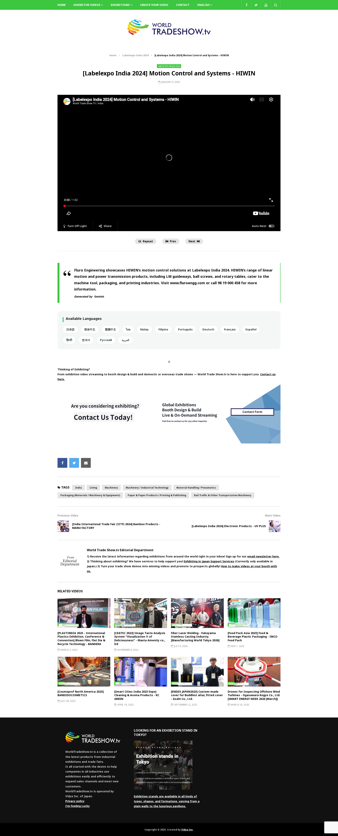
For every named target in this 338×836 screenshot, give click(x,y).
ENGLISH (203, 5)
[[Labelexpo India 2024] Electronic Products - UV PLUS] (274, 526)
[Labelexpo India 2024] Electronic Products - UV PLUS (229, 526)
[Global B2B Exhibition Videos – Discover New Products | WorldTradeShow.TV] (169, 27)
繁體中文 (110, 329)
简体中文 (89, 329)
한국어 (86, 340)
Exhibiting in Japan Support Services (209, 561)
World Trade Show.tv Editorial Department (120, 550)
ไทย (128, 329)
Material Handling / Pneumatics (196, 487)
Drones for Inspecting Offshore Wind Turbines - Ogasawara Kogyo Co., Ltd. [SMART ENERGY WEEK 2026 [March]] (254, 695)
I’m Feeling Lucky (77, 806)
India (78, 487)
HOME (62, 5)
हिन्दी (69, 340)
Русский (106, 340)
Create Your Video (154, 5)
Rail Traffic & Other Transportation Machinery (222, 495)
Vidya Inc (187, 829)
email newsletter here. (263, 556)
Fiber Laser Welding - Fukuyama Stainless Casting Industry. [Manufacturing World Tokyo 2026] (195, 636)
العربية (125, 340)
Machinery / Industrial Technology (147, 487)
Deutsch (208, 329)
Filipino (163, 329)
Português (185, 329)
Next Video (272, 515)
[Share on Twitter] (74, 463)
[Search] (275, 5)
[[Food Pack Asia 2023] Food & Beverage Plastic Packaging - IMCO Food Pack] (254, 613)
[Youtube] (266, 5)
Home (113, 55)
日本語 (70, 329)
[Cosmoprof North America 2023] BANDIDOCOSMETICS (81, 693)
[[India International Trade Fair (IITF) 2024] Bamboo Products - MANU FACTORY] (63, 526)
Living (93, 487)
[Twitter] (256, 5)
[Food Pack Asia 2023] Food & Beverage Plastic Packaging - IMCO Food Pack (252, 636)
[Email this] (86, 463)
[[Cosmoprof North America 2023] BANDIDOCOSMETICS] (84, 672)
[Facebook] (246, 5)
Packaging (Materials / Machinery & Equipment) (90, 495)
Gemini (99, 296)
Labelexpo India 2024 (135, 55)
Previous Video (68, 515)
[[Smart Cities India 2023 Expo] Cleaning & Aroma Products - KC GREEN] (140, 672)
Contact (183, 5)
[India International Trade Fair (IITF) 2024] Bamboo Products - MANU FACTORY (116, 526)
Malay (144, 329)
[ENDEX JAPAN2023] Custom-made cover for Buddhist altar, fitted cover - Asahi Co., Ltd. (197, 695)
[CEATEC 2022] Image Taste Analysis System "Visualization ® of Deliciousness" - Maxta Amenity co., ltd (139, 638)
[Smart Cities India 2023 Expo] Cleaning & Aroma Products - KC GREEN (136, 695)
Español (250, 329)
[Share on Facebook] (62, 463)
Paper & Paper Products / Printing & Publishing (157, 495)
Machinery (111, 487)
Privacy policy (74, 801)
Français (230, 329)
